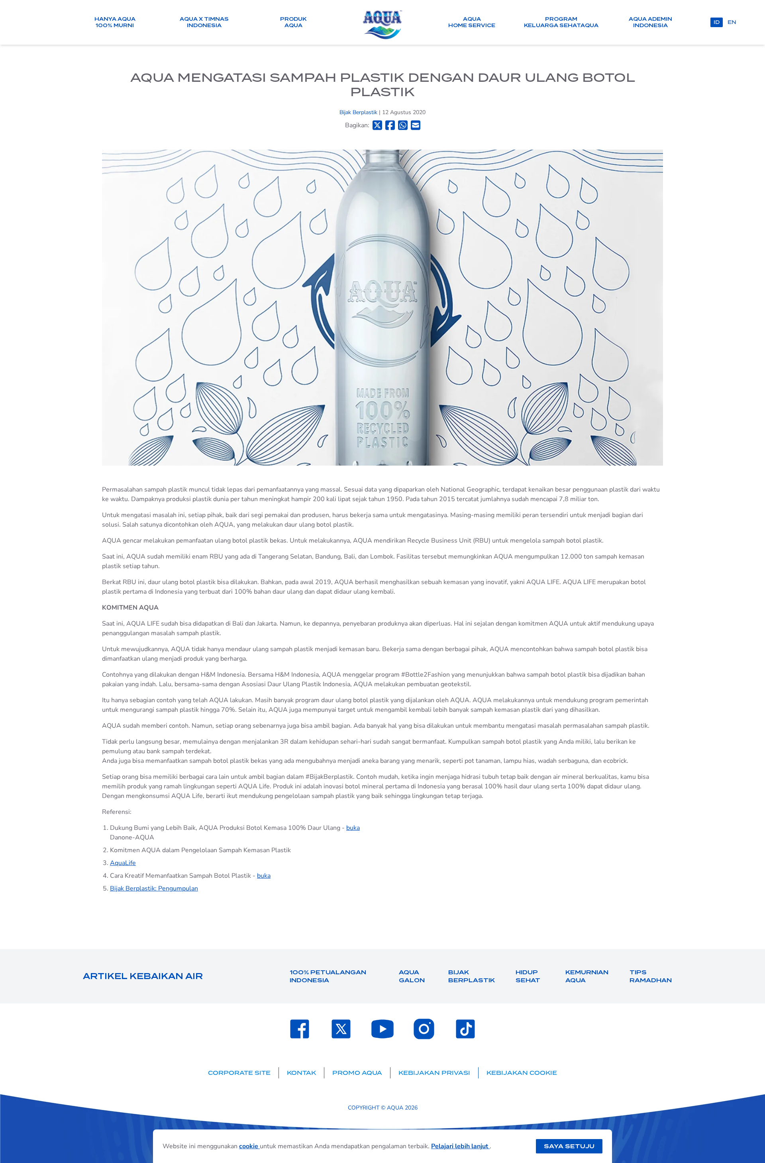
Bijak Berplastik (359, 112)
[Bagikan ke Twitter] (377, 125)
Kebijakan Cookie (521, 1073)
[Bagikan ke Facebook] (390, 125)
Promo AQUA (357, 1073)
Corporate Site (239, 1073)
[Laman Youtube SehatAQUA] (382, 1029)
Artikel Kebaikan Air (143, 976)
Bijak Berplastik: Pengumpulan (154, 888)
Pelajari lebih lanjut (460, 1146)
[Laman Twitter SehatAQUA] (341, 1029)
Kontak (301, 1073)
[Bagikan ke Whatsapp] (403, 125)
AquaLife (123, 863)
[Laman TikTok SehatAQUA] (465, 1029)
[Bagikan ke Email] (415, 125)
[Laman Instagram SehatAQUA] (424, 1029)
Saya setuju (569, 1146)
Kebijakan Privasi (434, 1073)
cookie (249, 1146)
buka (353, 827)
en (732, 22)
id (717, 22)
